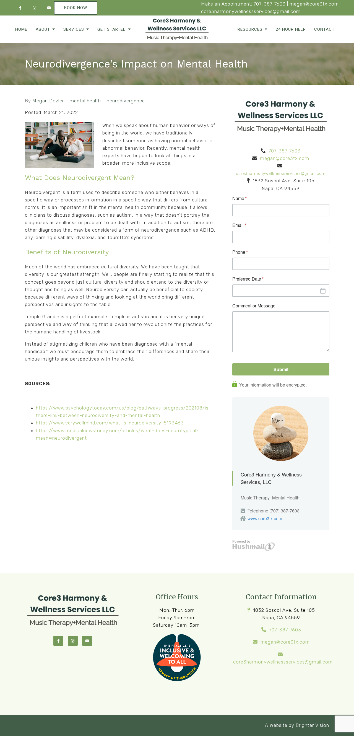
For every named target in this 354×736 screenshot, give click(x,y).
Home (21, 29)
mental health (85, 101)
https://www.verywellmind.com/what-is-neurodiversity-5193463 (110, 423)
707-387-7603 (270, 4)
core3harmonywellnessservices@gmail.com (251, 11)
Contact (324, 29)
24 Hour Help (291, 29)
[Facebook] (20, 8)
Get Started (111, 29)
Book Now (75, 7)
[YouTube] (49, 8)
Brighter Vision (312, 725)
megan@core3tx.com (314, 4)
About (43, 29)
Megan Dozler (48, 101)
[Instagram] (35, 8)
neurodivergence (126, 101)
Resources (250, 29)
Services (73, 29)
